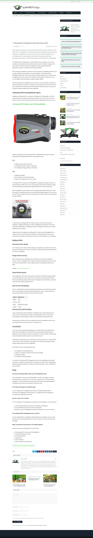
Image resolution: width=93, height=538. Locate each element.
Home (15, 12)
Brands (61, 12)
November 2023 (63, 177)
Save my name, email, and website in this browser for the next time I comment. (29, 518)
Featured (69, 12)
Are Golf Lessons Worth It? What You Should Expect (73, 123)
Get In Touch (62, 145)
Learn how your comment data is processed (38, 525)
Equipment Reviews (30, 12)
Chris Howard (16, 46)
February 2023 (62, 192)
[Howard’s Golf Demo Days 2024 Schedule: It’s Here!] (34, 476)
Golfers (55, 46)
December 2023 (63, 175)
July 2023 (61, 184)
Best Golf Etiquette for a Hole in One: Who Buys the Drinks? (19, 485)
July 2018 (61, 212)
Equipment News (53, 12)
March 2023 (62, 190)
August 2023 (62, 181)
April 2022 (62, 195)
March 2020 (62, 205)
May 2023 (62, 188)
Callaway (15, 445)
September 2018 (63, 208)
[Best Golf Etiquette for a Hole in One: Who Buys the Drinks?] (19, 479)
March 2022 (62, 197)
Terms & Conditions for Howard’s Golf (67, 154)
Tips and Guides (41, 12)
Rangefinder (32, 445)
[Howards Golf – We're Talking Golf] (26, 7)
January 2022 (62, 201)
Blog (21, 12)
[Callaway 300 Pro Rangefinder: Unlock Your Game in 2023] (34, 30)
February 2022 (62, 199)
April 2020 (62, 203)
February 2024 (62, 170)
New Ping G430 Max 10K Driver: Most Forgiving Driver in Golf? (73, 117)
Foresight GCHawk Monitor (22, 268)
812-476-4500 (62, 158)
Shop (61, 152)
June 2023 (62, 186)
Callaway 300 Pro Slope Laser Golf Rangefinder (29, 104)
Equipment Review (23, 445)
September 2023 (63, 179)
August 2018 (62, 210)
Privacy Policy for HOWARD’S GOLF (66, 150)
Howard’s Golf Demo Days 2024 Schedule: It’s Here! (34, 479)
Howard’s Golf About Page (65, 147)
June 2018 (62, 214)
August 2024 (62, 168)
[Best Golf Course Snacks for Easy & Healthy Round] (50, 479)
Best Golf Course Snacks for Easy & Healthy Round (50, 485)
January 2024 (62, 173)
